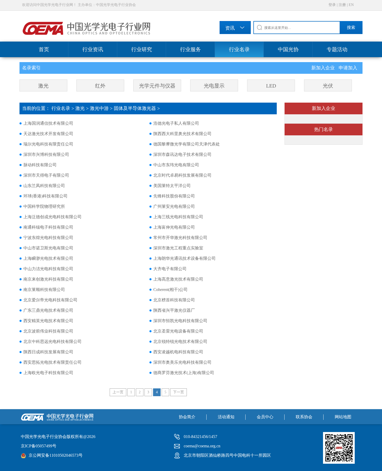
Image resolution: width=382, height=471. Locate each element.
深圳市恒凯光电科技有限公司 (180, 321)
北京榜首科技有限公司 (174, 300)
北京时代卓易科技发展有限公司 (182, 175)
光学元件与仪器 (157, 86)
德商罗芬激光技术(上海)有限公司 (183, 372)
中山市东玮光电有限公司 (176, 165)
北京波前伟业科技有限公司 (48, 331)
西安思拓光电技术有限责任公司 (52, 362)
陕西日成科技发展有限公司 (48, 352)
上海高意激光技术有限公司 (178, 279)
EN (351, 5)
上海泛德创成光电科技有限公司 (52, 217)
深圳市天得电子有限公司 (46, 175)
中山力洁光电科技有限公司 (48, 269)
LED (271, 86)
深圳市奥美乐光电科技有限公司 (182, 362)
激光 (43, 86)
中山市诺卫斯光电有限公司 (48, 248)
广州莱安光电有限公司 (174, 206)
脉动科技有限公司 (40, 165)
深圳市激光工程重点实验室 (178, 248)
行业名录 (239, 49)
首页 (44, 49)
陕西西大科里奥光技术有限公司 (182, 133)
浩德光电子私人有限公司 (176, 123)
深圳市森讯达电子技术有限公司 (182, 154)
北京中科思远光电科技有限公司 (52, 341)
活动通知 (226, 417)
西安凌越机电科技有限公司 (178, 352)
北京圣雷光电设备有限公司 (178, 331)
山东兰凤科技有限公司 (44, 185)
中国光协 (288, 49)
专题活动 (337, 49)
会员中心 (265, 417)
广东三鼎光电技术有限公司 (48, 310)
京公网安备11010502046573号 (56, 455)
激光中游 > (102, 108)
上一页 (118, 392)
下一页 (178, 392)
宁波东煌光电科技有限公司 (48, 237)
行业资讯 (92, 49)
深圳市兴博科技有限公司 (46, 154)
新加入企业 (323, 67)
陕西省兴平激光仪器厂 (174, 310)
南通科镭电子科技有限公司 (48, 227)
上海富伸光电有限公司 (174, 227)
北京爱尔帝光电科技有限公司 (50, 300)
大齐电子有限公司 (170, 269)
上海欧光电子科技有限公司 (48, 372)
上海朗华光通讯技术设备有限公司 (184, 258)
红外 (100, 86)
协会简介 (187, 417)
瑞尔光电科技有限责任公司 (48, 144)
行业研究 (141, 49)
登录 (332, 5)
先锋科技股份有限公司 (174, 196)
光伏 (328, 86)
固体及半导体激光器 (135, 108)
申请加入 (348, 67)
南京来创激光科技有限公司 (48, 279)
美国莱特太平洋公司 (172, 185)
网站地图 (343, 417)
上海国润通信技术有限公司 (48, 123)
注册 (342, 5)
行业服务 (190, 49)
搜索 (351, 27)
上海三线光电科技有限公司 (178, 217)
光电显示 (214, 86)
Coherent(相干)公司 (170, 289)
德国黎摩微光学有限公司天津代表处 (186, 144)
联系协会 (304, 417)
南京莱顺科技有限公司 (44, 289)
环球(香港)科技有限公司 (45, 196)
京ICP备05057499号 (38, 446)
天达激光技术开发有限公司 (48, 133)
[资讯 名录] (235, 28)
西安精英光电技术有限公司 (48, 321)
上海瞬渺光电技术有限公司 (48, 258)
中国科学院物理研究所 (44, 206)
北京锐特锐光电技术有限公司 (180, 341)
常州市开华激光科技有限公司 (180, 237)
